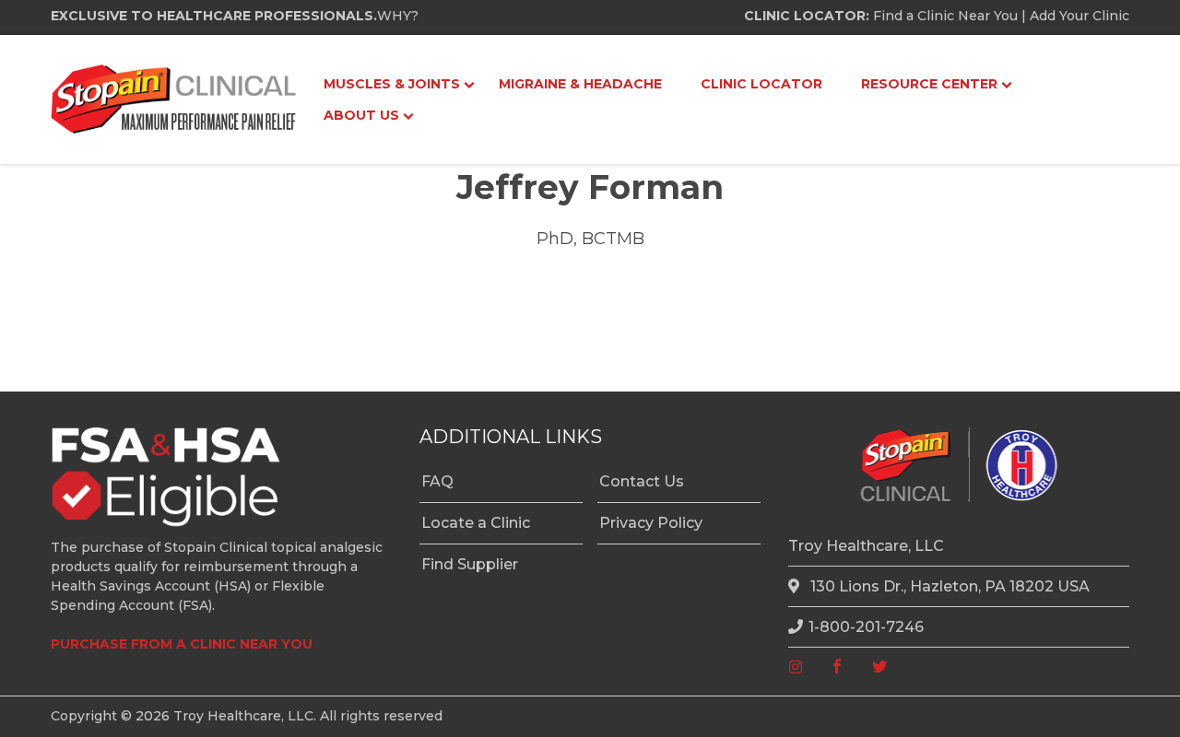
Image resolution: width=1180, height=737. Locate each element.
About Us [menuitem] (361, 115)
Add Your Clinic (1079, 15)
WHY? (398, 15)
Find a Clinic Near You (945, 15)
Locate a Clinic (475, 523)
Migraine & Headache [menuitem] (580, 84)
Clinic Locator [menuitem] (761, 84)
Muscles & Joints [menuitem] (392, 84)
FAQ (437, 481)
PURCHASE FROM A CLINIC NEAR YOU (182, 644)
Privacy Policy (650, 523)
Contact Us (641, 481)
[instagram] (795, 667)
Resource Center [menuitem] (929, 84)
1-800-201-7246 (866, 627)
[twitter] (879, 667)
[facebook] (837, 667)
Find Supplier (469, 564)
